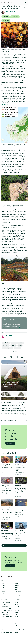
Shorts (3, 591)
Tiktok (16, 612)
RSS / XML (17, 625)
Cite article (6, 20)
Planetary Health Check (7, 610)
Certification (6, 343)
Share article (15, 16)
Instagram (17, 604)
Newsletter (9, 565)
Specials (3, 589)
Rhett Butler (9, 335)
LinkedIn (17, 602)
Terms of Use (18, 595)
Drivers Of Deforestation (17, 343)
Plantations (17, 348)
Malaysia (12, 13)
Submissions (18, 593)
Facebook (17, 610)
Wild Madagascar (5, 602)
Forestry (14, 345)
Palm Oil (10, 348)
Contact (17, 585)
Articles (3, 587)
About (16, 583)
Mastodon (17, 619)
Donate (16, 587)
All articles (5, 545)
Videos (3, 583)
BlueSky (17, 616)
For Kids (3, 604)
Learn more (9, 443)
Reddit (16, 614)
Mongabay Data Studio (7, 616)
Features (3, 593)
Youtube (17, 606)
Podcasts (3, 585)
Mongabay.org (5, 606)
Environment (6, 345)
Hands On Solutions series (9, 420)
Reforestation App (6, 608)
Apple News (18, 623)
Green (4, 348)
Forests (20, 345)
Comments (5, 16)
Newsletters (18, 591)
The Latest (4, 595)
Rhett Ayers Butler (10, 11)
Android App (18, 621)
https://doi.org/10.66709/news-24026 (12, 327)
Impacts (17, 589)
